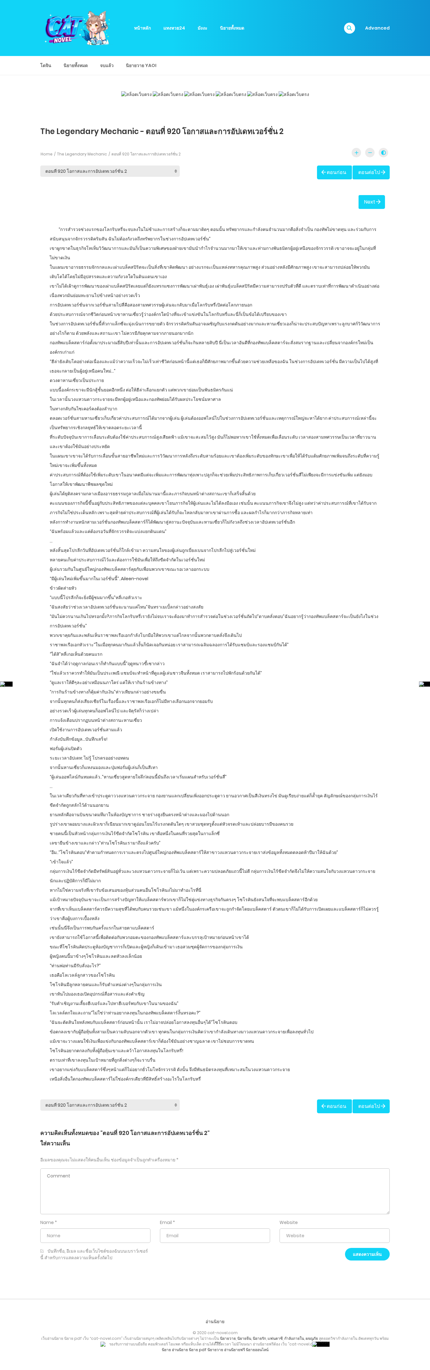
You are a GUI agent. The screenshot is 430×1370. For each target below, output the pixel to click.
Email (166, 1222)
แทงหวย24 (174, 28)
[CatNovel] (76, 28)
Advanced (377, 28)
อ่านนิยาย (215, 1321)
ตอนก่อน (336, 172)
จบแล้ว (107, 65)
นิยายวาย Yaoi (141, 65)
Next (369, 201)
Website (289, 1222)
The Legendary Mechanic (82, 154)
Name (47, 1222)
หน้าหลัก (142, 28)
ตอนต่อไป (369, 172)
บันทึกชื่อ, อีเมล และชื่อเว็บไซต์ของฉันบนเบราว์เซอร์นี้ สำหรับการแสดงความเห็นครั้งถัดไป (94, 1254)
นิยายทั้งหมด (232, 28)
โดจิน (45, 65)
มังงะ (202, 28)
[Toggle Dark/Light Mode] (383, 152)
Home (47, 154)
